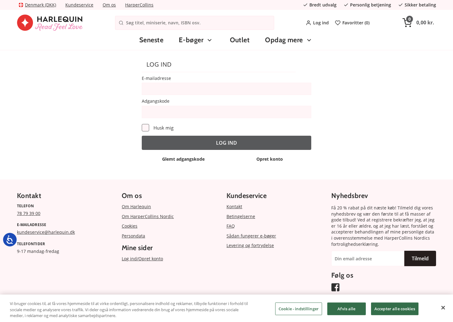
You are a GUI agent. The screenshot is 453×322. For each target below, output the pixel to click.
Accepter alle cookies (394, 308)
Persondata (133, 236)
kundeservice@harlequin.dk (46, 232)
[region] (226, 308)
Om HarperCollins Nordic (148, 216)
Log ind (321, 23)
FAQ (230, 226)
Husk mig (163, 128)
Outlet (240, 40)
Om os (109, 5)
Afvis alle (346, 308)
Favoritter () (355, 23)
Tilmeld (420, 258)
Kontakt (234, 206)
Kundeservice (79, 5)
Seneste (151, 40)
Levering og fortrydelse (250, 245)
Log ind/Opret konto (142, 259)
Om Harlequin (136, 206)
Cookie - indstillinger (299, 308)
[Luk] (443, 307)
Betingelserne (240, 216)
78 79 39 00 (28, 213)
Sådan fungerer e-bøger (251, 236)
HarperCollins (139, 5)
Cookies (129, 226)
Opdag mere (284, 40)
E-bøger (191, 40)
